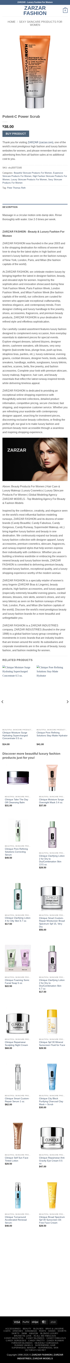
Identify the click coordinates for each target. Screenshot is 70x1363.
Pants (42, 1331)
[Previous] (3, 708)
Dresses (18, 1331)
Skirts (15, 1333)
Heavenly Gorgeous (46, 1343)
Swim (24, 1333)
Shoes (52, 1331)
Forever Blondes (22, 1343)
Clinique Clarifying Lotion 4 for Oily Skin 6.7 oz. (17, 919)
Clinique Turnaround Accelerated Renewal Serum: (16, 1220)
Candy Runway (55, 1340)
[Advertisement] (35, 1277)
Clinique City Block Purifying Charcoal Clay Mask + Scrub (51, 1101)
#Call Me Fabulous (45, 1336)
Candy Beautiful (14, 1338)
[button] (4, 10)
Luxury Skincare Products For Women (29, 179)
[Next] (67, 708)
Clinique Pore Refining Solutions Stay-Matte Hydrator (52, 734)
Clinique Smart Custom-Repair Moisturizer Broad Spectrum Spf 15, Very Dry (52, 922)
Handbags (31, 1331)
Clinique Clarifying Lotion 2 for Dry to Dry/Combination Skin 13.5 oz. (52, 860)
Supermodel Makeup (24, 1348)
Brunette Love (23, 1336)
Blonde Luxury (49, 1333)
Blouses (38, 1329)
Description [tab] (9, 207)
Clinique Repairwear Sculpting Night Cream (16, 1043)
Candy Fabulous (56, 1338)
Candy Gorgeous (16, 1340)
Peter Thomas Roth (16, 188)
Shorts (62, 1331)
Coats (7, 1331)
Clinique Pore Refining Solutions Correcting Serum (16, 852)
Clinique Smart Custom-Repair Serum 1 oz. (17, 1100)
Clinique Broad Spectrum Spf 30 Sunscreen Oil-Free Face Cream (52, 1220)
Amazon (33, 1333)
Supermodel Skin (48, 1348)
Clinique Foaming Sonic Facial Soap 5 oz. (17, 981)
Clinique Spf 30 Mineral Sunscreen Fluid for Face (52, 1043)
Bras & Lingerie (55, 1329)
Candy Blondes (35, 1338)
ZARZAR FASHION (35, 10)
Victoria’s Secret (35, 1350)
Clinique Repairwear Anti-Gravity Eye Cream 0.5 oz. (52, 1161)
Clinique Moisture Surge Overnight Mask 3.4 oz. (51, 801)
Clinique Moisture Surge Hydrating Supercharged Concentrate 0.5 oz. (15, 735)
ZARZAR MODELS (43, 1358)
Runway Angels (23, 1345)
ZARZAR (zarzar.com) (40, 142)
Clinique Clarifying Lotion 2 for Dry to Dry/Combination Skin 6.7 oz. (52, 984)
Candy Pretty (36, 1340)
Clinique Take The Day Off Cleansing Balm (16, 801)
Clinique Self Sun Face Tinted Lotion (16, 1159)
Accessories (13, 1329)
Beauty (27, 1329)
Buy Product (16, 133)
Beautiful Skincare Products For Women (33, 173)
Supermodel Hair (45, 1345)
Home (11, 21)
